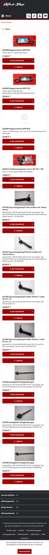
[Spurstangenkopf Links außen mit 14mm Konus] (24, 198)
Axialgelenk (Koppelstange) (18, 382)
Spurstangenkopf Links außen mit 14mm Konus (24, 208)
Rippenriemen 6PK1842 (16, 129)
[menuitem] (6, 16)
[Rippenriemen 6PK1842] (24, 119)
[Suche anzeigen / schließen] (28, 16)
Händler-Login (11, 530)
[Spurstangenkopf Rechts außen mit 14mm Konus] (24, 242)
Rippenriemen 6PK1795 (16, 88)
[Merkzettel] (34, 16)
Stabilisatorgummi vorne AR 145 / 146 (22, 169)
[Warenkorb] (45, 16)
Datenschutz (35, 534)
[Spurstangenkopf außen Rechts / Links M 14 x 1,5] (24, 287)
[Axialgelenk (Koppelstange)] (24, 372)
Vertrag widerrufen (9, 534)
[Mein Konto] (39, 16)
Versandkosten (39, 523)
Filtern (7, 29)
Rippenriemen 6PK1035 (16, 50)
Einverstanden (24, 551)
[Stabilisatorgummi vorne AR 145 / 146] (24, 160)
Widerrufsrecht (23, 534)
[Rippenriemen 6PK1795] (24, 79)
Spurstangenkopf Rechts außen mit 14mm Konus (22, 253)
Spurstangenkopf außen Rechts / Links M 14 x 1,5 (23, 298)
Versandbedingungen (33, 530)
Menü (8, 15)
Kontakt (21, 530)
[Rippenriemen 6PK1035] (24, 41)
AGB (43, 534)
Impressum (24, 538)
